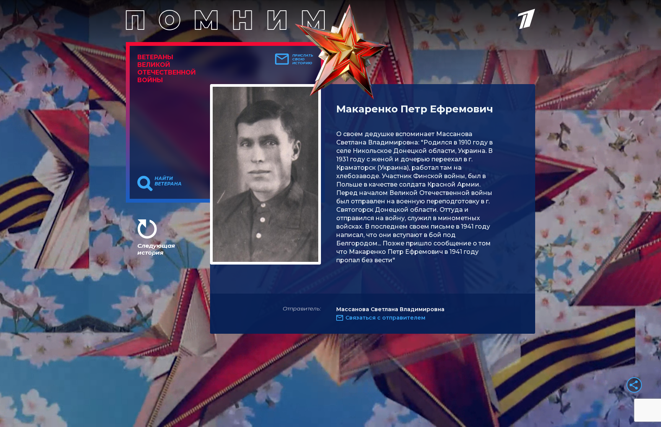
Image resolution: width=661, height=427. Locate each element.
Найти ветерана (168, 181)
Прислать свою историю (302, 59)
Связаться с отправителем (385, 317)
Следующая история (156, 249)
